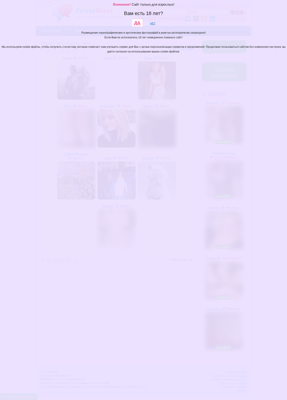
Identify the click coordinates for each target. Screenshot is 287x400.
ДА (137, 22)
